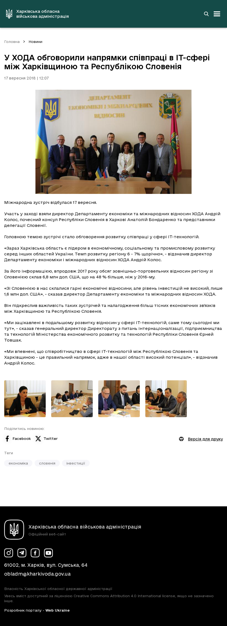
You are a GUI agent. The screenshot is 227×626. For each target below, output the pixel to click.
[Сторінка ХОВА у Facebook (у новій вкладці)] (35, 552)
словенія (47, 463)
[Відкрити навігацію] (217, 14)
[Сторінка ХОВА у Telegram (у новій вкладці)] (21, 552)
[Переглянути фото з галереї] (25, 398)
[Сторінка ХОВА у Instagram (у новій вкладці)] (8, 552)
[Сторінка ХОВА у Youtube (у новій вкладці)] (48, 552)
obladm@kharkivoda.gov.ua (37, 573)
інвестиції (75, 463)
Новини (35, 41)
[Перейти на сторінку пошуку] (206, 14)
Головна (12, 41)
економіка (18, 463)
